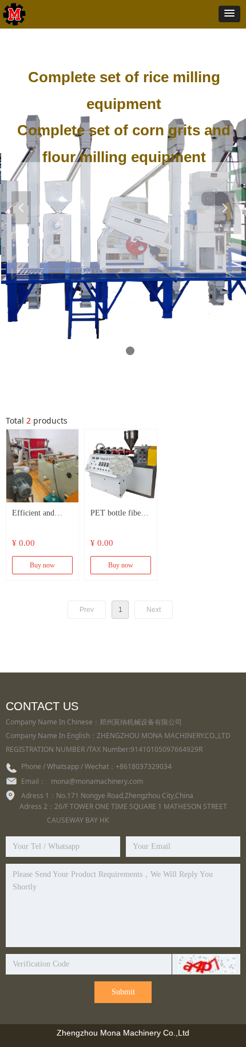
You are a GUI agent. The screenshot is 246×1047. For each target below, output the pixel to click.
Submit (123, 992)
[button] (229, 14)
